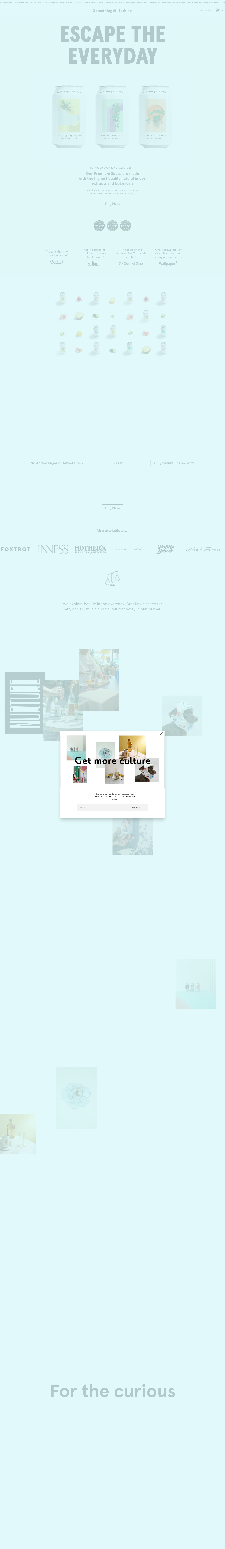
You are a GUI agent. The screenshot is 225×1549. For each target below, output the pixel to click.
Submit (136, 807)
